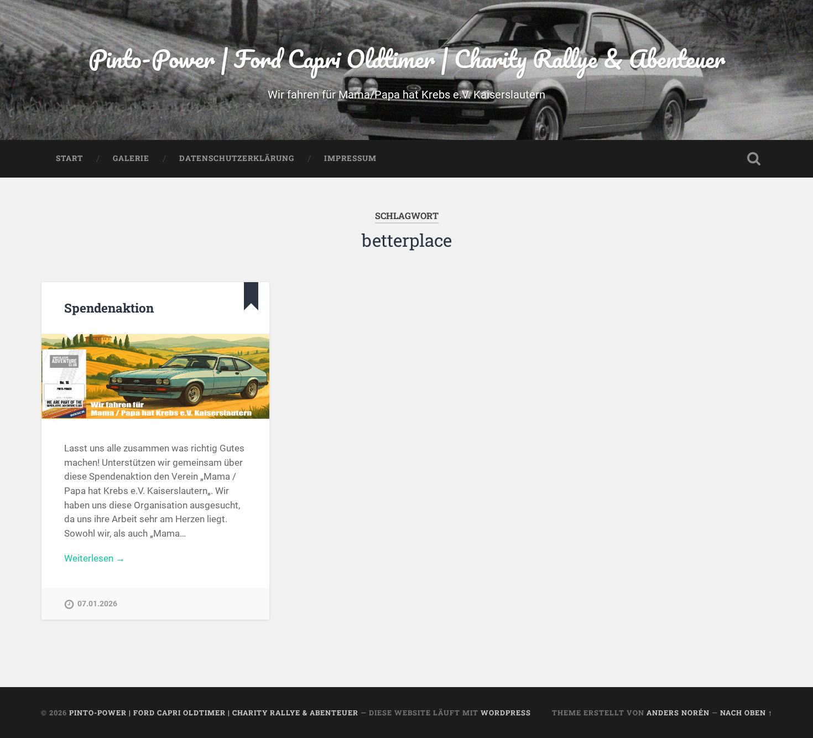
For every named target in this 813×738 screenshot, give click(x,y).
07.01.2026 (97, 604)
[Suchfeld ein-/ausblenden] (754, 159)
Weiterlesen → (94, 558)
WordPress (506, 712)
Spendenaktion (109, 307)
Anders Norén (678, 712)
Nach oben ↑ (746, 712)
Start (69, 158)
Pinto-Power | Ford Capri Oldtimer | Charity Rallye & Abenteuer (406, 58)
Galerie (131, 158)
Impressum (350, 158)
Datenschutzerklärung (236, 158)
